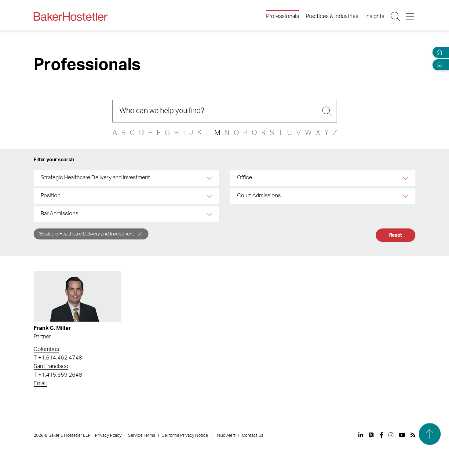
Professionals (282, 16)
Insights (374, 16)
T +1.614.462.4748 (58, 358)
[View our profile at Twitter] (371, 435)
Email (40, 383)
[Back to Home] (71, 16)
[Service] (209, 178)
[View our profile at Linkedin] (360, 435)
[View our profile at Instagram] (391, 435)
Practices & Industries (332, 16)
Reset (395, 235)
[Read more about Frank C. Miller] (77, 296)
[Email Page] (438, 64)
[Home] (438, 52)
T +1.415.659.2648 (58, 375)
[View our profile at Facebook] (381, 435)
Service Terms (141, 435)
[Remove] (140, 234)
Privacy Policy (108, 435)
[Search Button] (396, 16)
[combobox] (126, 178)
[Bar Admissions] (209, 214)
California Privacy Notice (185, 435)
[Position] (209, 196)
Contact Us (252, 435)
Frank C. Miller (52, 328)
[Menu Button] (410, 16)
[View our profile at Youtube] (402, 435)
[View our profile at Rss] (413, 435)
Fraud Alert (224, 435)
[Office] (405, 178)
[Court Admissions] (405, 196)
